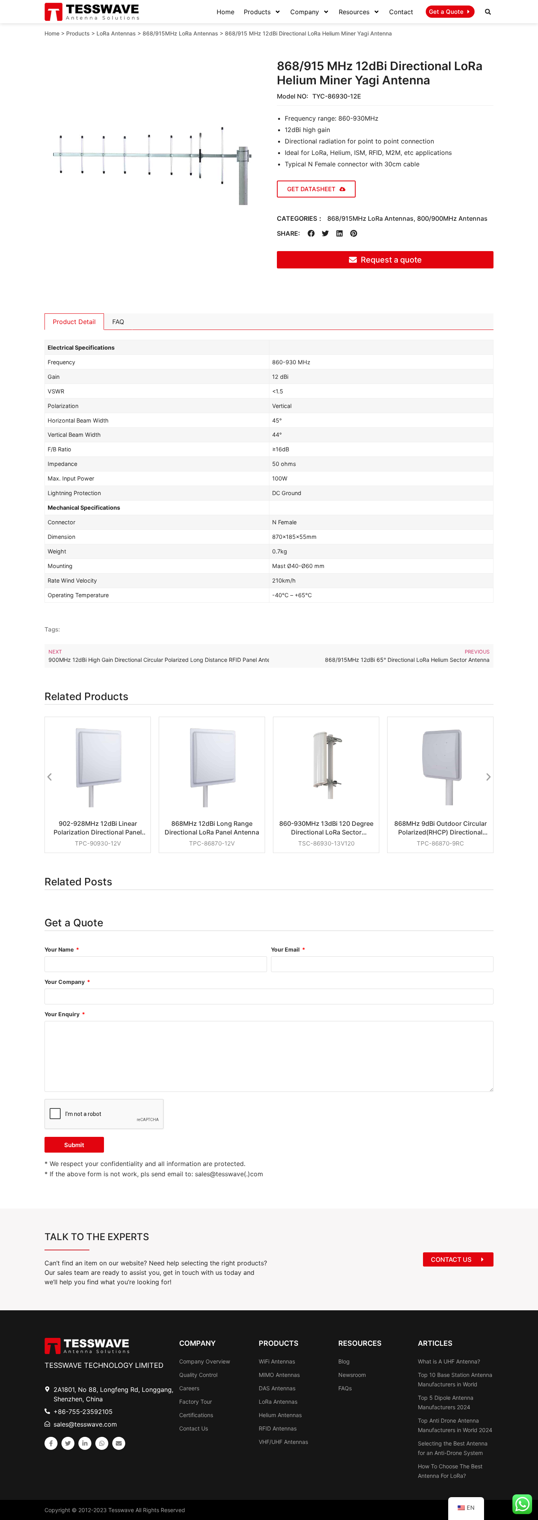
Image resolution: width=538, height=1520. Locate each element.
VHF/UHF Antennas (283, 1441)
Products (257, 12)
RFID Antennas (278, 1428)
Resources (354, 12)
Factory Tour (195, 1401)
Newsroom (352, 1374)
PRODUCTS (279, 1343)
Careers (189, 1388)
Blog (344, 1361)
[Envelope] (118, 1443)
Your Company (65, 982)
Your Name (60, 950)
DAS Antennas (277, 1388)
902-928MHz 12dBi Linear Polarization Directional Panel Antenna (98, 828)
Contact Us (193, 1428)
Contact (401, 12)
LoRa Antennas (116, 33)
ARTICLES (435, 1343)
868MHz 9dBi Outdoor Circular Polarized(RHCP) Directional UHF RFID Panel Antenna (440, 828)
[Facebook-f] (51, 1443)
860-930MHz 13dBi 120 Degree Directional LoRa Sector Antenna (326, 828)
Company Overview (204, 1361)
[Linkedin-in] (84, 1443)
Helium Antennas (280, 1415)
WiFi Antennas (277, 1361)
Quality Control (198, 1374)
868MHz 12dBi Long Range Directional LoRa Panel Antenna (212, 828)
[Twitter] (67, 1443)
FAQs (345, 1388)
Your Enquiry (63, 1014)
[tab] (74, 321)
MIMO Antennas (279, 1374)
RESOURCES (360, 1343)
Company (304, 12)
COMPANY (197, 1343)
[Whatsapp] (101, 1443)
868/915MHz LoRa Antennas (180, 33)
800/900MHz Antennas (452, 218)
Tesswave (121, 1510)
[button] (487, 11)
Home (225, 12)
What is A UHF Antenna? (449, 1361)
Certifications (196, 1415)
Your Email (286, 950)
